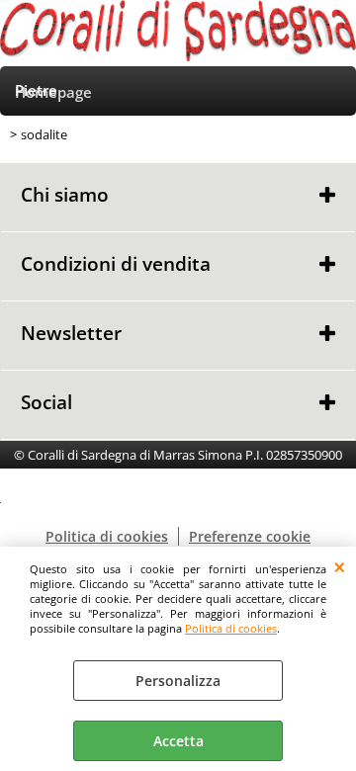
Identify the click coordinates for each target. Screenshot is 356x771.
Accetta (178, 740)
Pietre (36, 90)
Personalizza (178, 680)
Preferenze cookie (250, 536)
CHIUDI (339, 566)
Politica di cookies (231, 628)
